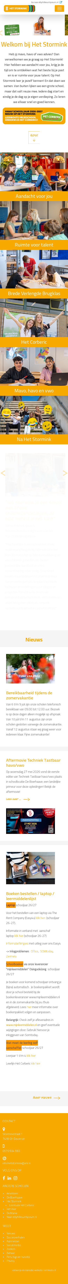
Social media (14, 1126)
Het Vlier (11, 1090)
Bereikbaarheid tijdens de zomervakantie (29, 576)
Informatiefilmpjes (17, 824)
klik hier (31, 936)
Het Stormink (14, 1082)
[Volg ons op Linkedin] (10, 1059)
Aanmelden (13, 1122)
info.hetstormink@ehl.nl (17, 1044)
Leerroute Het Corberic (21, 1086)
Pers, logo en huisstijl (18, 1137)
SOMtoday (46, 832)
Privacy (10, 1141)
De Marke (12, 1094)
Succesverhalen (15, 1118)
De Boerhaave (14, 1078)
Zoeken (11, 1130)
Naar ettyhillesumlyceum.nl (22, 1097)
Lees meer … (13, 680)
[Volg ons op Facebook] (5, 1059)
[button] (0, 33)
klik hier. (41, 799)
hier (29, 888)
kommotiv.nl (50, 1151)
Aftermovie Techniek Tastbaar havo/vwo (33, 643)
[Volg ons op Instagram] (16, 1059)
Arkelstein (12, 1074)
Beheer (11, 1134)
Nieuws (11, 1114)
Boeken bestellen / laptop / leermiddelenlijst (30, 777)
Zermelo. (11, 837)
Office (34, 832)
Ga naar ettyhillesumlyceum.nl (45, 2)
